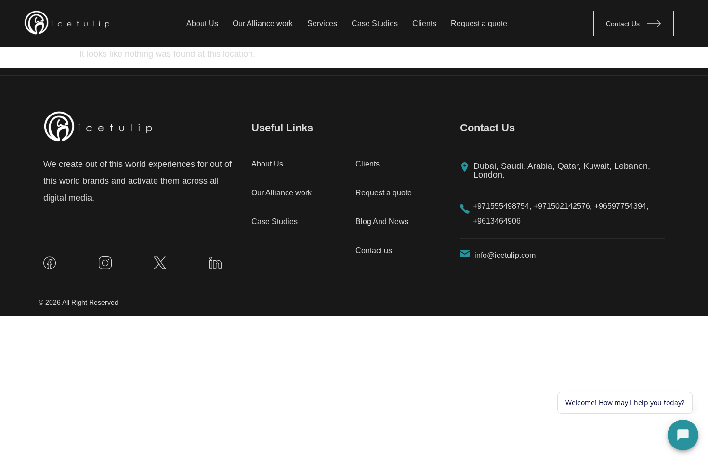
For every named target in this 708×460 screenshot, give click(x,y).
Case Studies (375, 23)
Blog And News (381, 221)
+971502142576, (563, 206)
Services (322, 23)
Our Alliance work (263, 23)
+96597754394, (621, 206)
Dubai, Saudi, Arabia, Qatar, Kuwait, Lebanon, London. (561, 170)
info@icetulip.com (505, 255)
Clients (424, 23)
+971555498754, (502, 206)
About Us (202, 23)
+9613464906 (497, 221)
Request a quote (479, 23)
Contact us (373, 250)
